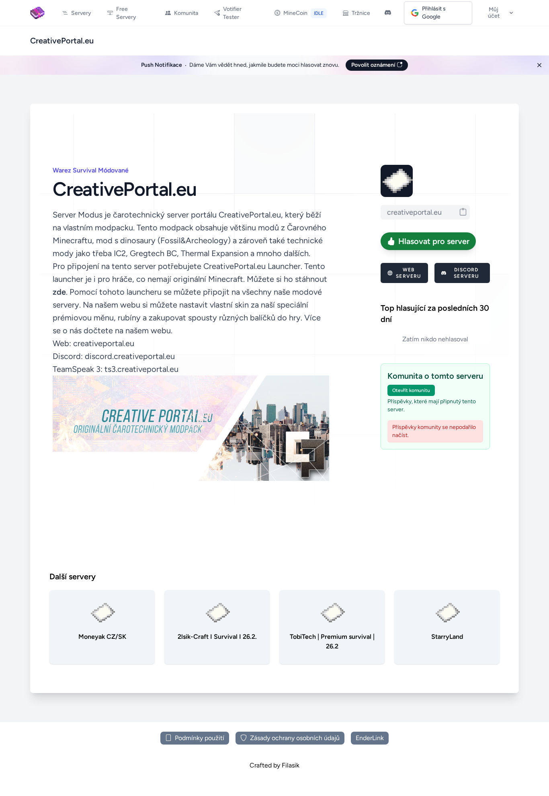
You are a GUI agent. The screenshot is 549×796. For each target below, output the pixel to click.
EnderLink (370, 738)
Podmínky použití (199, 738)
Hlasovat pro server (433, 241)
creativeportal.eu (103, 343)
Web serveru (408, 273)
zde (59, 292)
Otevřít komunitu (411, 390)
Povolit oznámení (374, 65)
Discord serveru (466, 273)
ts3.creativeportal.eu (141, 369)
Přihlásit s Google (434, 12)
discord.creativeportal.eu (130, 356)
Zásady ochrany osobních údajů (295, 738)
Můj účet (494, 12)
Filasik (290, 765)
